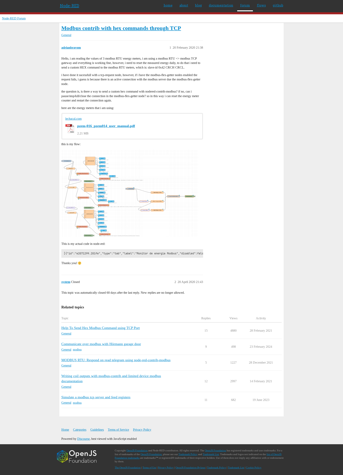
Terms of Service (118, 429)
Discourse (83, 438)
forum (245, 5)
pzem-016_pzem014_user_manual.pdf (106, 126)
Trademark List (211, 454)
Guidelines (97, 429)
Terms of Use (149, 467)
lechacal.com (73, 118)
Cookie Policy (253, 467)
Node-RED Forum (14, 18)
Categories (79, 429)
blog (198, 5)
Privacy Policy (142, 429)
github (278, 5)
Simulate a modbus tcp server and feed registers (95, 397)
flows (261, 5)
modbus (77, 349)
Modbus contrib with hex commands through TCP (121, 28)
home (168, 5)
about (183, 5)
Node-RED (69, 5)
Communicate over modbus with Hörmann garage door (101, 344)
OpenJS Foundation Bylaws (190, 467)
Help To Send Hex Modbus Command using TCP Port (100, 328)
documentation (221, 5)
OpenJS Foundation (137, 450)
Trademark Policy (188, 454)
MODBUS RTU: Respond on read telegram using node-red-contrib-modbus (116, 360)
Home (65, 429)
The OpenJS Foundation (128, 467)
